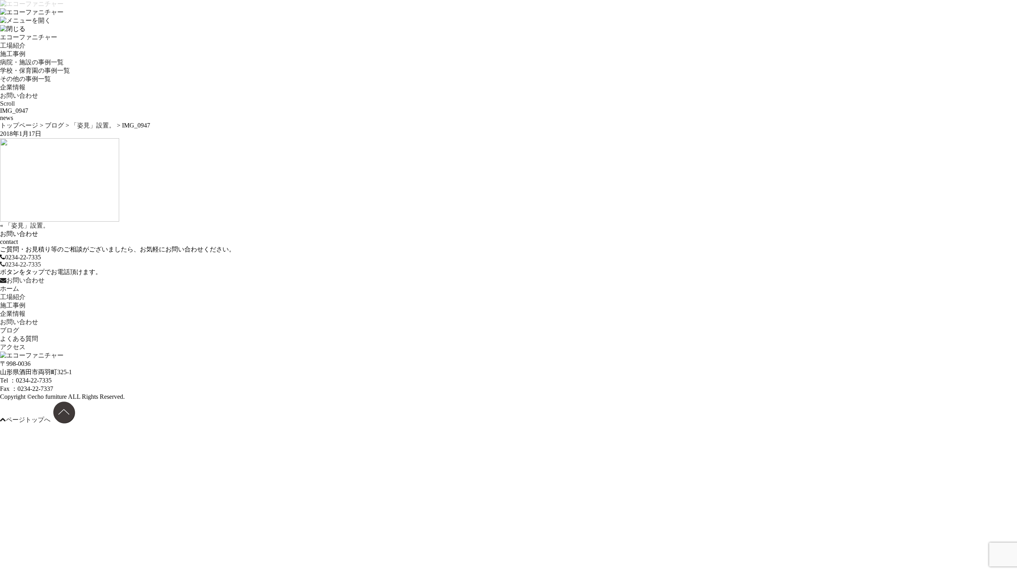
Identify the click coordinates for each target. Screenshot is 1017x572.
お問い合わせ (19, 95)
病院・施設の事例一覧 (32, 62)
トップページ (19, 125)
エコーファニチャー (28, 37)
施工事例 (12, 53)
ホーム (9, 288)
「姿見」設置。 (93, 125)
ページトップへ (28, 419)
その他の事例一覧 (25, 78)
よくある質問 (19, 338)
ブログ (54, 125)
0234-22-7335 (23, 264)
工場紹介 (12, 45)
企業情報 (12, 87)
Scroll (7, 103)
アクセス (12, 347)
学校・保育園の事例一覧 (35, 70)
